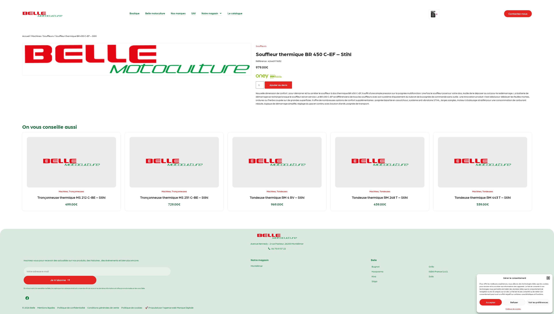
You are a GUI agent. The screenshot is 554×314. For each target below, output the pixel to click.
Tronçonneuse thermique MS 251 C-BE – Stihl (174, 197)
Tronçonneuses (76, 191)
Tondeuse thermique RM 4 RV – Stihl (277, 197)
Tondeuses (282, 191)
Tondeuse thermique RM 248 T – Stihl (380, 197)
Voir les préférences (538, 302)
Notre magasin (210, 13)
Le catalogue (235, 13)
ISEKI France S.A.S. (438, 271)
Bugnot (376, 266)
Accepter (490, 302)
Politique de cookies (513, 309)
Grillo (431, 266)
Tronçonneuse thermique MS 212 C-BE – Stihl (71, 197)
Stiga (374, 281)
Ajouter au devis (278, 85)
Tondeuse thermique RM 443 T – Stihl (483, 197)
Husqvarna (377, 271)
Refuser (514, 302)
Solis (431, 276)
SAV (193, 13)
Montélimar (257, 265)
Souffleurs (48, 36)
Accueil (26, 36)
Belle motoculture (155, 13)
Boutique (135, 13)
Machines (36, 36)
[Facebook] (27, 298)
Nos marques (178, 13)
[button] (548, 278)
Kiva (374, 276)
